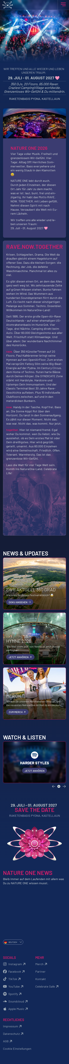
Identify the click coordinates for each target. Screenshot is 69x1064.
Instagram (15, 964)
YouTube (14, 986)
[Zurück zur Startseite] (34, 4)
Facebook (14, 971)
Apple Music (16, 1009)
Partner (40, 971)
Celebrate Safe (45, 986)
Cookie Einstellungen (17, 1048)
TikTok (12, 979)
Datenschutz (11, 1033)
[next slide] (64, 786)
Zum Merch (16, 712)
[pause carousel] (59, 786)
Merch (39, 964)
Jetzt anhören (19, 657)
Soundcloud (16, 1001)
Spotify (13, 994)
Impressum (10, 1026)
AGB (6, 1041)
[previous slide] (54, 786)
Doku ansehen (18, 602)
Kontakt (40, 979)
